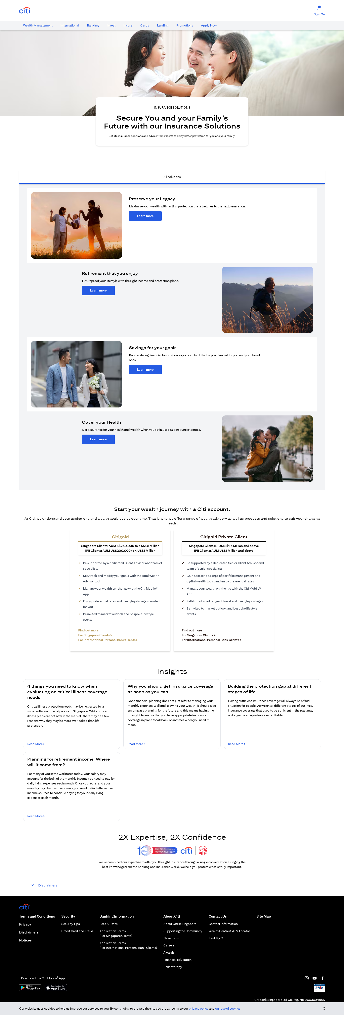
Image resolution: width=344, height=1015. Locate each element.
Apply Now (209, 25)
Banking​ (93, 25)
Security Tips (70, 924)
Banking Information (117, 916)
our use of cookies (227, 1008)
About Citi (171, 916)
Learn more (145, 216)
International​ (70, 25)
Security (68, 916)
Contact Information (223, 924)
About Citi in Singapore (179, 924)
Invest (111, 25)
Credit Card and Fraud (77, 931)
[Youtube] (314, 978)
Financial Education (177, 960)
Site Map (263, 916)
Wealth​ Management (38, 25)
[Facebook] (322, 978)
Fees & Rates (109, 924)
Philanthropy (172, 967)
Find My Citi (217, 938)
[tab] (38, 25)
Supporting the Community (182, 931)
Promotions (184, 25)
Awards (169, 952)
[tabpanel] (172, 337)
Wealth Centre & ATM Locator (229, 931)
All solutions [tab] (172, 177)
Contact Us (218, 916)
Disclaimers (29, 932)
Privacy (25, 924)
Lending (162, 25)
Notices (25, 940)
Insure (127, 25)
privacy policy (198, 1008)
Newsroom (171, 938)
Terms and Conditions (37, 916)
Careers (169, 945)
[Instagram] (306, 978)
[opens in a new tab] (24, 10)
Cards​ (144, 25)
